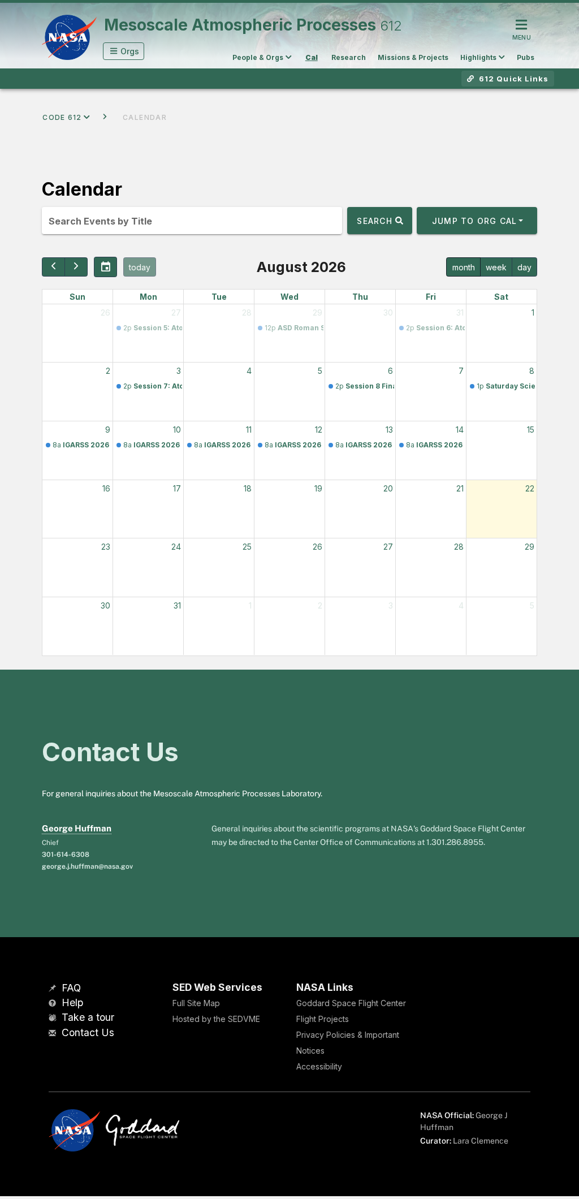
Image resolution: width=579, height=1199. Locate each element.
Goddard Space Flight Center (351, 1003)
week (496, 267)
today (139, 267)
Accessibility (319, 1066)
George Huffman (76, 828)
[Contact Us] (54, 1034)
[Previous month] (53, 267)
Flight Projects (322, 1019)
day (524, 267)
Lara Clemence (480, 1140)
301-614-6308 (65, 855)
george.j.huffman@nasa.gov (87, 866)
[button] (123, 51)
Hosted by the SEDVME (216, 1019)
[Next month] (76, 267)
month (463, 267)
